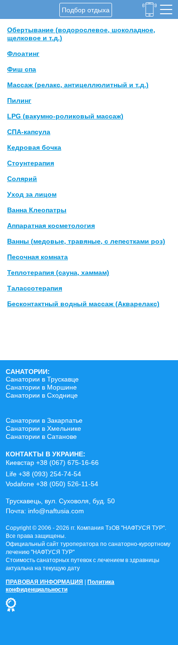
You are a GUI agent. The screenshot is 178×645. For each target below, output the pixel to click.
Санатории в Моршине (41, 387)
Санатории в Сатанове (41, 436)
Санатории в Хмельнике (43, 428)
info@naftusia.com (56, 511)
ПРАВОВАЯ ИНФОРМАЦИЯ (44, 582)
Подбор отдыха (86, 10)
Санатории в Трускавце (42, 379)
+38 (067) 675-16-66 (67, 462)
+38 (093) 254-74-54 (50, 474)
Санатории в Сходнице (42, 395)
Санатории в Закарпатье (44, 420)
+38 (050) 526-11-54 (67, 484)
